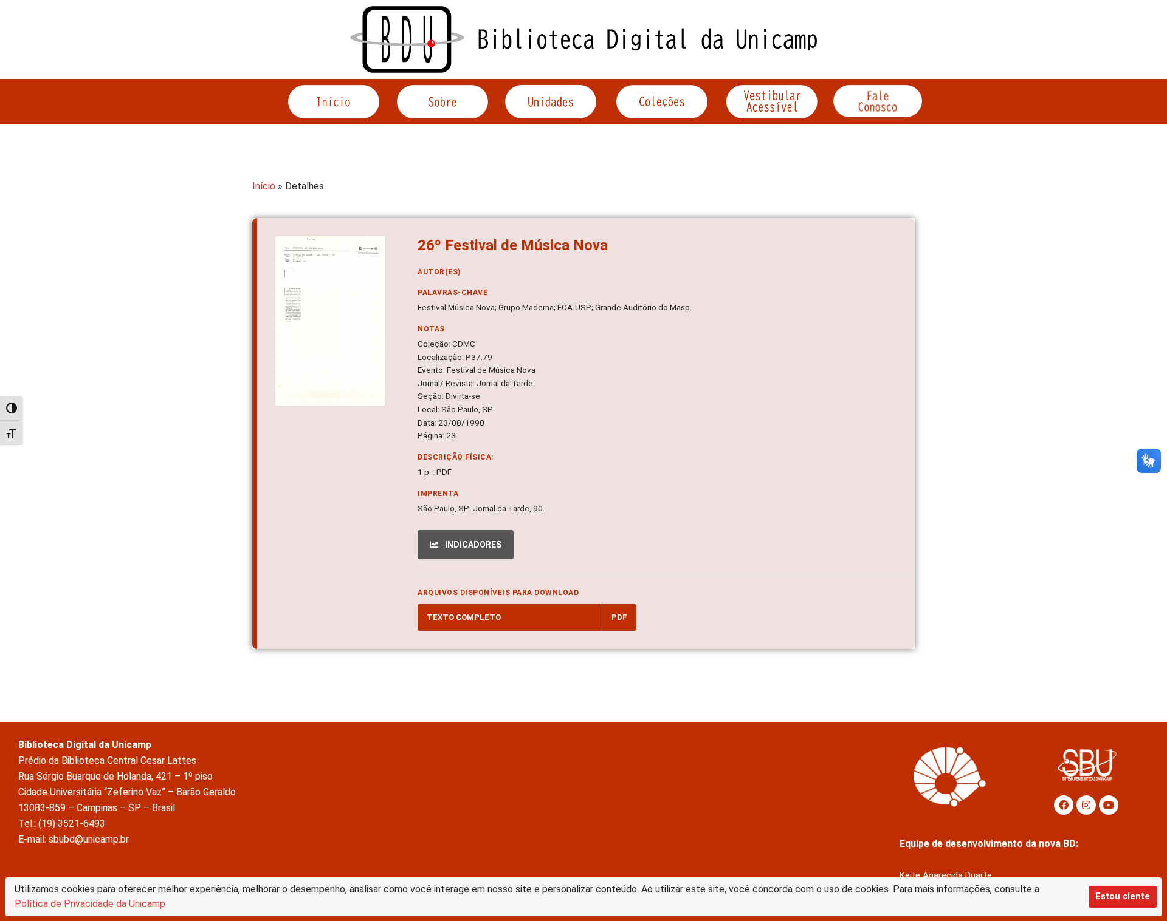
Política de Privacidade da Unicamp (90, 903)
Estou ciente (1122, 896)
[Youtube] (1108, 805)
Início (263, 186)
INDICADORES (472, 544)
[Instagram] (1086, 805)
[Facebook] (1063, 805)
